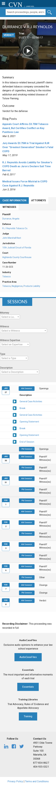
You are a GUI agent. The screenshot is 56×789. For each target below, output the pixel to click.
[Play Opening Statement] (14, 421)
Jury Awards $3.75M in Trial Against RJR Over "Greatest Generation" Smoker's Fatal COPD (27, 147)
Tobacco (6, 276)
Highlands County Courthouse (16, 257)
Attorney (4, 312)
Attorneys (38, 200)
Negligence (17, 286)
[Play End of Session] (14, 441)
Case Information (14, 200)
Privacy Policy (15, 781)
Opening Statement (29, 421)
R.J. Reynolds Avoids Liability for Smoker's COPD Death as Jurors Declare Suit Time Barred (27, 166)
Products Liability (31, 286)
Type (2, 354)
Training (28, 716)
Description (6, 367)
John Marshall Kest (11, 238)
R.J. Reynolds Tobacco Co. (15, 228)
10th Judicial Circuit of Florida (16, 247)
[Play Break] (14, 408)
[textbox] (10, 317)
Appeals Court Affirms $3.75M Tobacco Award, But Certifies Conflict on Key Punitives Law (25, 128)
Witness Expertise (10, 340)
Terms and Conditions (37, 781)
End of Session (27, 442)
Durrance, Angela (10, 218)
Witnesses (9, 206)
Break (22, 408)
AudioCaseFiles (28, 657)
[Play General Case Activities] (14, 401)
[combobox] (10, 317)
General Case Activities (31, 401)
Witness (4, 326)
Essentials (28, 686)
